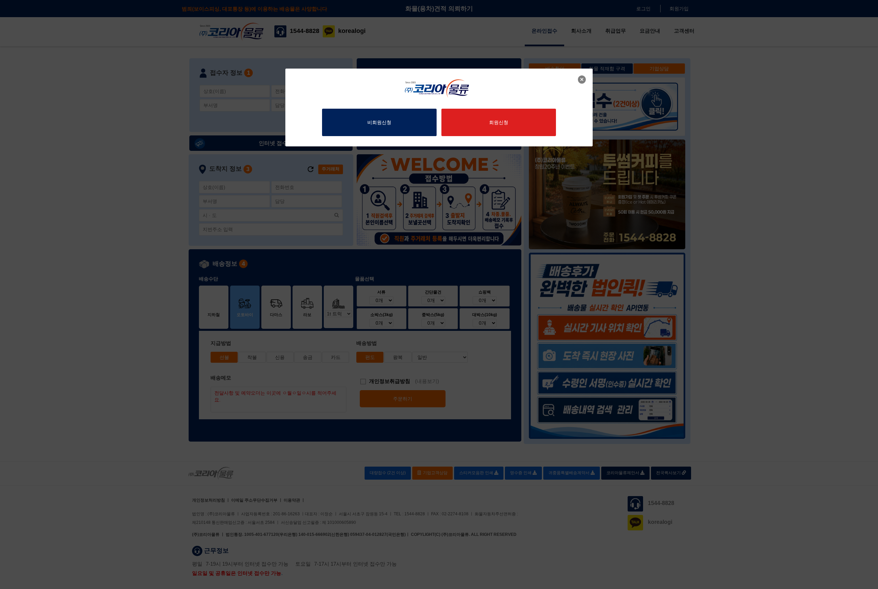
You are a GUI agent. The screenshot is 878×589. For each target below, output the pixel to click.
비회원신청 (379, 122)
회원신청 (498, 122)
